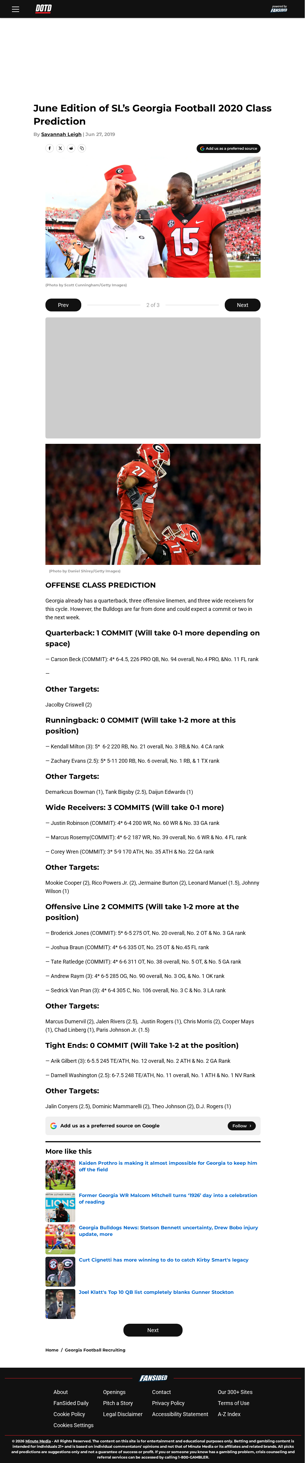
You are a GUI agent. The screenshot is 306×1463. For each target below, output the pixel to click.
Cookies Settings (73, 1425)
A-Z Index (229, 1414)
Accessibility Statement (180, 1414)
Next (242, 305)
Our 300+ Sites (235, 1392)
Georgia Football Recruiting (95, 1350)
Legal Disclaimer (123, 1414)
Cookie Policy (69, 1414)
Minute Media (38, 1441)
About (60, 1392)
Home (52, 1350)
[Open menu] (15, 9)
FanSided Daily (71, 1403)
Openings (114, 1392)
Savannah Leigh (61, 134)
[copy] (82, 148)
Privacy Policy (168, 1403)
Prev (63, 305)
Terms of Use (234, 1403)
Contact (161, 1392)
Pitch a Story (118, 1403)
